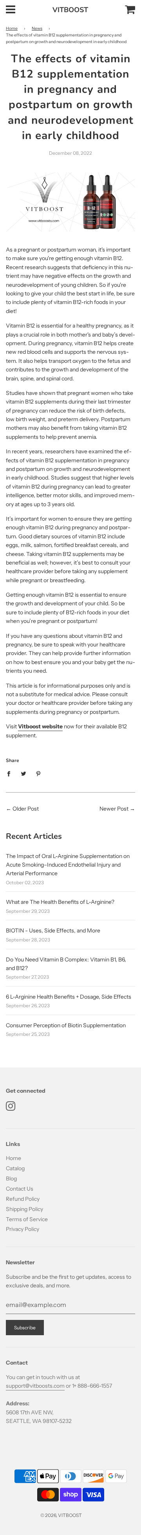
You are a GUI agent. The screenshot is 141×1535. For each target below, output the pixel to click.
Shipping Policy (24, 1209)
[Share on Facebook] (11, 773)
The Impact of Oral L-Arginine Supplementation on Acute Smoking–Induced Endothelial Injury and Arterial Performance (68, 865)
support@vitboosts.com (35, 1385)
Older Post (26, 808)
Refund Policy (23, 1198)
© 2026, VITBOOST (61, 1515)
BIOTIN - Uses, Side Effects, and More (53, 930)
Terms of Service (27, 1219)
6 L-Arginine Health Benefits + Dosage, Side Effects (68, 996)
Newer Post (113, 808)
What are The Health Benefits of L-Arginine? (60, 901)
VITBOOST (70, 9)
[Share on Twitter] (24, 773)
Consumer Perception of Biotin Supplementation (66, 1025)
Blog (11, 1178)
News (37, 28)
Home (12, 28)
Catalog (15, 1168)
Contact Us (19, 1188)
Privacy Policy (22, 1229)
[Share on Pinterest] (38, 773)
